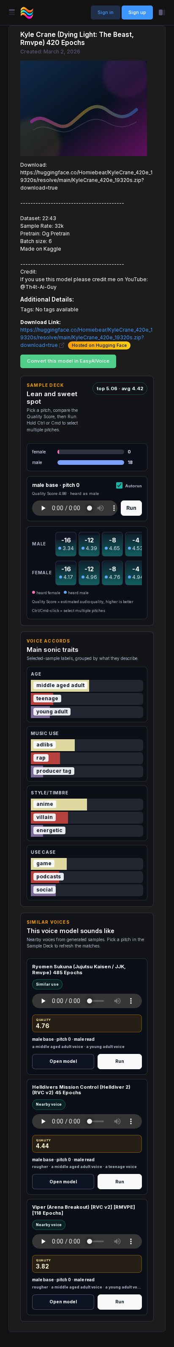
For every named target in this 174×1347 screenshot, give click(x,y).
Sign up (137, 12)
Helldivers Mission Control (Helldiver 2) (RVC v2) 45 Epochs (81, 1089)
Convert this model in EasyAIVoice (68, 361)
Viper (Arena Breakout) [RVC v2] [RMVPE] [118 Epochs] (83, 1210)
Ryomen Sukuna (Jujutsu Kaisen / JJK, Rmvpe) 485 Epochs (79, 969)
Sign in (106, 12)
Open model (63, 1061)
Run (131, 508)
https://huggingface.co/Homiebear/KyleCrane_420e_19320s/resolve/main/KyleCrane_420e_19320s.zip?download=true (86, 337)
